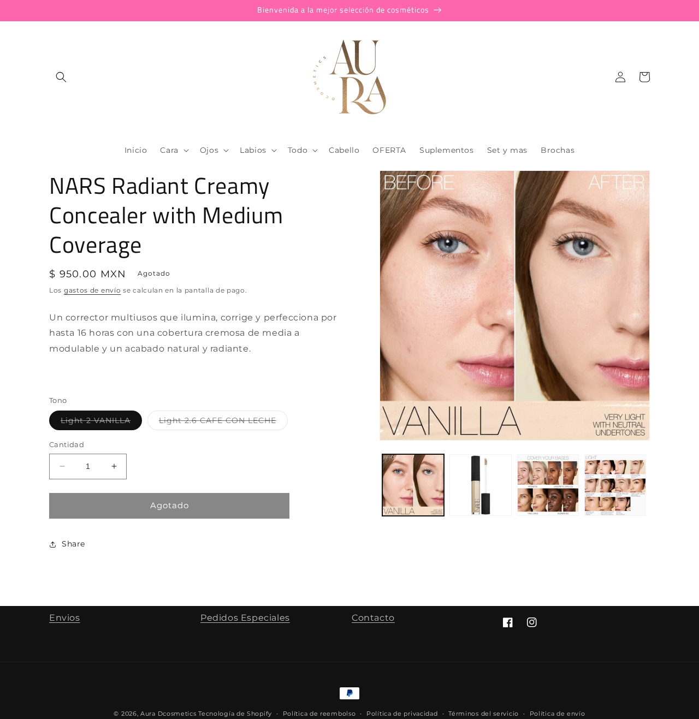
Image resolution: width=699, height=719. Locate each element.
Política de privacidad (401, 713)
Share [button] (73, 544)
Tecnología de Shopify (235, 713)
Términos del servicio (483, 713)
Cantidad (66, 444)
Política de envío (557, 713)
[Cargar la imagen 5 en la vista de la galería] (615, 485)
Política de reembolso (319, 713)
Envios (64, 618)
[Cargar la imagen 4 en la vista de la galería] (548, 485)
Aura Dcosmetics (169, 713)
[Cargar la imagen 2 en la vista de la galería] (480, 485)
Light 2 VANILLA (101, 422)
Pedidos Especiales (245, 618)
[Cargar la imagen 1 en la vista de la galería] (413, 485)
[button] (61, 77)
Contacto (373, 618)
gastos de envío (92, 290)
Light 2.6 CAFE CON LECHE (223, 422)
